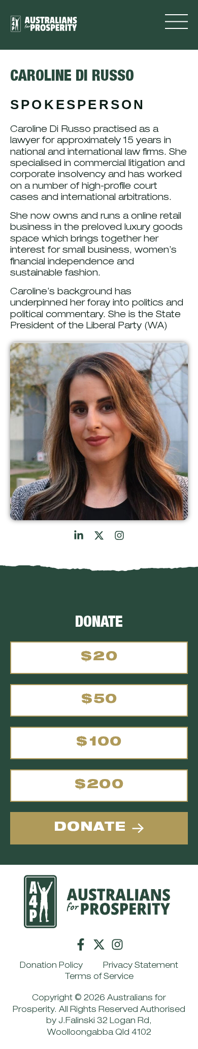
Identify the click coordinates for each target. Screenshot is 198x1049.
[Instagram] (117, 944)
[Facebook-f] (81, 944)
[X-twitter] (99, 944)
